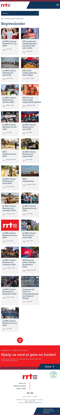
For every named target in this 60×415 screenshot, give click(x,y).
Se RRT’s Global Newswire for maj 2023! (10, 235)
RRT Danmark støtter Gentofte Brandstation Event (29, 263)
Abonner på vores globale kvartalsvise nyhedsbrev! (49, 410)
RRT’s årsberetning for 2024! (9, 154)
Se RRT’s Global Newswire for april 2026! (9, 73)
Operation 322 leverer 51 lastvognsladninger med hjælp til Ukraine (30, 293)
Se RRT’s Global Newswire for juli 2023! (30, 208)
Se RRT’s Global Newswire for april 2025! (29, 127)
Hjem (2, 18)
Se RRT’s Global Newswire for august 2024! (29, 154)
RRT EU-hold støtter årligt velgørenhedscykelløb (32, 100)
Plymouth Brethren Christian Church (33, 402)
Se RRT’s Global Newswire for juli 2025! (10, 127)
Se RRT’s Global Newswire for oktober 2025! (9, 100)
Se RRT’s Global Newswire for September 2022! (10, 291)
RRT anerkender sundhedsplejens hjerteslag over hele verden (30, 44)
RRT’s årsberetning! (28, 180)
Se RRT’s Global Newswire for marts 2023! (29, 235)
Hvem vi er (22, 383)
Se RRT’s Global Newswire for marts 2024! (9, 181)
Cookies (35, 396)
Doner (48, 366)
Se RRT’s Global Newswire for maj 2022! (10, 323)
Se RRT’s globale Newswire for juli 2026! (10, 43)
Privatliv (29, 396)
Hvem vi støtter (21, 388)
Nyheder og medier (10, 18)
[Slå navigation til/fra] (57, 5)
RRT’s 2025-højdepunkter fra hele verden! (29, 73)
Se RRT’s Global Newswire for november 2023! (9, 208)
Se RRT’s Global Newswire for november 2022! (9, 262)
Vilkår (24, 396)
